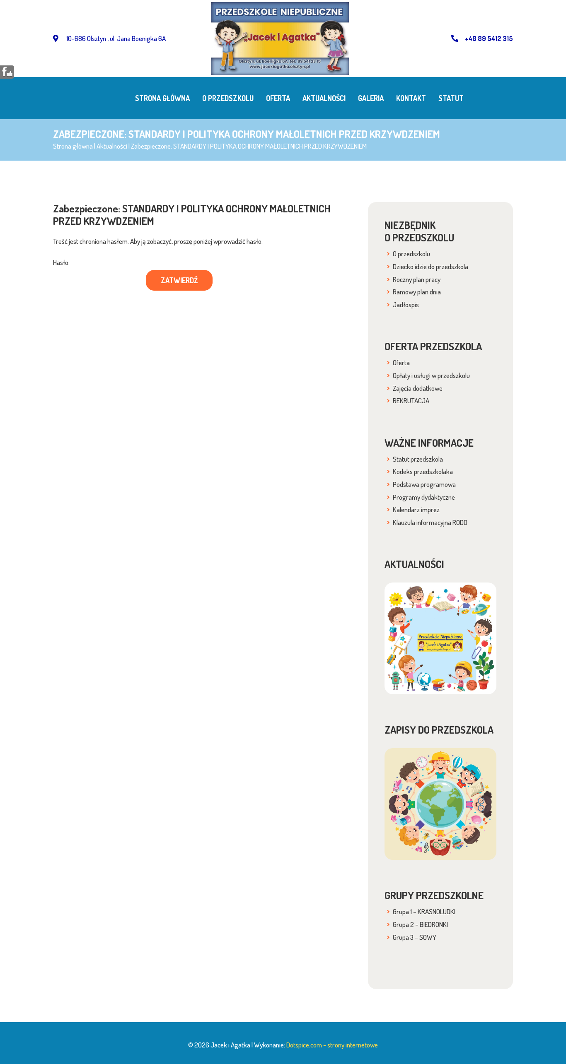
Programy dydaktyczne (424, 497)
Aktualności (324, 98)
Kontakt (411, 98)
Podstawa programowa (424, 484)
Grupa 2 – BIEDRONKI (420, 924)
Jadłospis (406, 304)
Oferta (278, 98)
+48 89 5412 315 (489, 38)
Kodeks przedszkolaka (423, 471)
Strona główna (162, 98)
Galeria (371, 98)
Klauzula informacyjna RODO (430, 522)
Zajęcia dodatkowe (418, 388)
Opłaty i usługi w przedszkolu (431, 375)
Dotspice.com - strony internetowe (332, 1044)
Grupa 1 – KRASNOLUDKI (424, 911)
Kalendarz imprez (416, 509)
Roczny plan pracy (416, 279)
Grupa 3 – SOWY (414, 937)
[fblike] (7, 71)
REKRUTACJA (411, 400)
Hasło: (61, 262)
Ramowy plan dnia (417, 291)
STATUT (451, 98)
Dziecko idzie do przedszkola (430, 266)
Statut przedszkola (418, 459)
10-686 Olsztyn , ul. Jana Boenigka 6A (115, 38)
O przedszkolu (228, 98)
